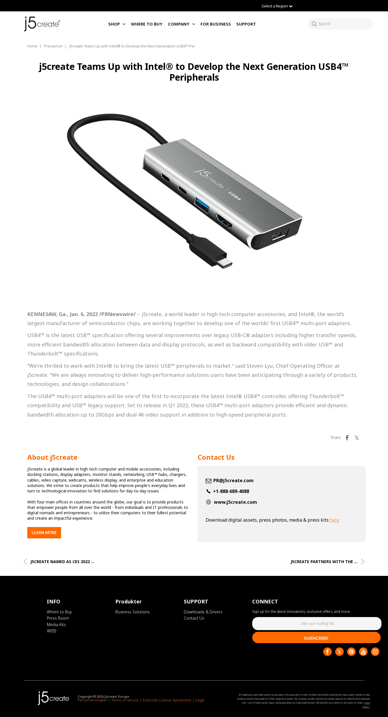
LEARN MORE (44, 532)
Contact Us (194, 618)
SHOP (114, 24)
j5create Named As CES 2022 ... (61, 561)
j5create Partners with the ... (325, 561)
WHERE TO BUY (146, 24)
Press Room (58, 618)
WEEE (52, 631)
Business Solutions (132, 611)
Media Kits (56, 624)
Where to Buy (59, 611)
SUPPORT (246, 24)
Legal (199, 700)
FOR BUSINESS (216, 24)
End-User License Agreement (167, 700)
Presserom (53, 46)
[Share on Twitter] (356, 437)
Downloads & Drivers (203, 611)
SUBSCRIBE (316, 638)
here (334, 520)
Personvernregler (92, 700)
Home (32, 46)
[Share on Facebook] (347, 437)
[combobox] (345, 23)
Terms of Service (125, 700)
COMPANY (178, 24)
